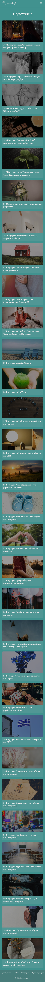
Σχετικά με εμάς (38, 973)
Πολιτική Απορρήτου (21, 973)
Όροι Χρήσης (6, 973)
